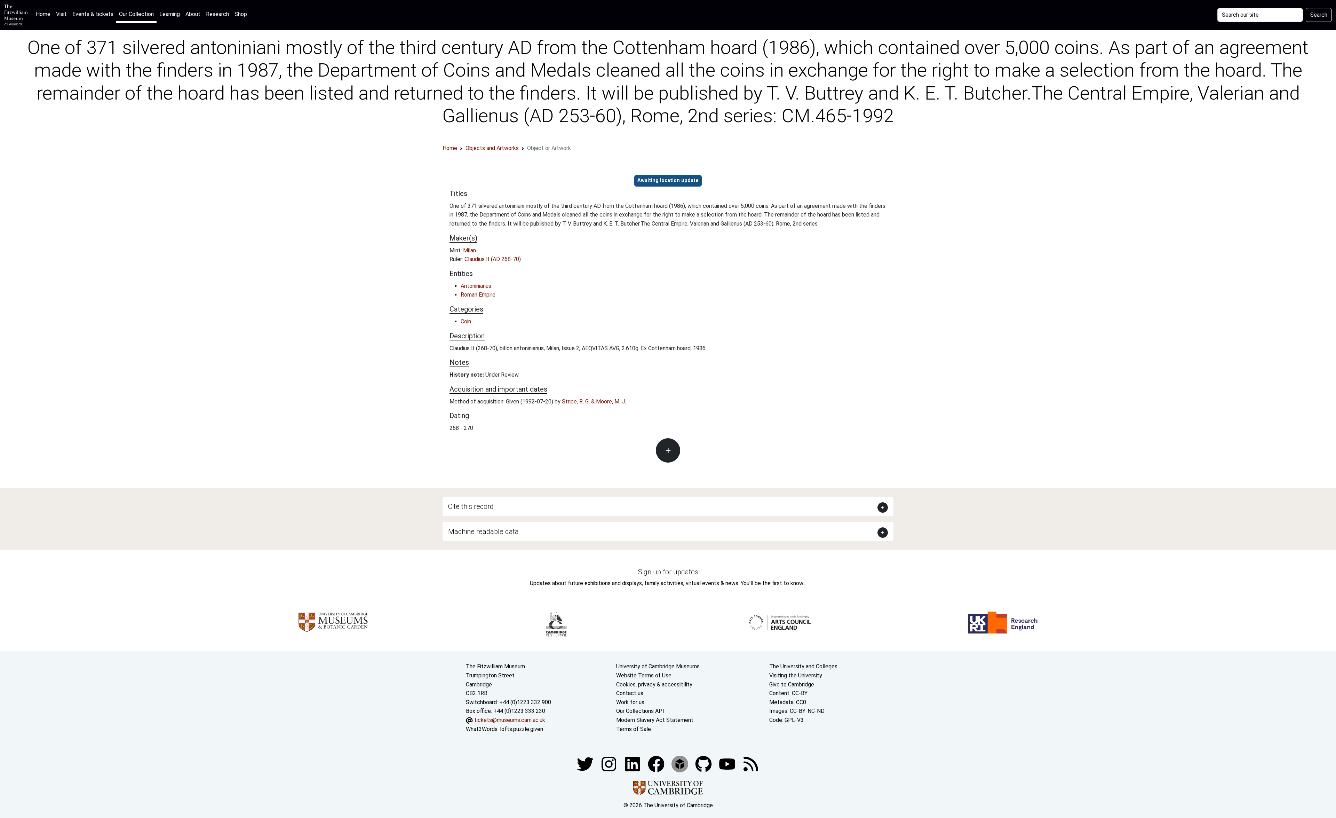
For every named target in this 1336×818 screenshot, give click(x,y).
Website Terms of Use (643, 675)
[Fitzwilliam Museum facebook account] (633, 763)
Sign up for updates (668, 572)
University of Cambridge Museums (658, 666)
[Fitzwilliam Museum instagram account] (609, 763)
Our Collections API (640, 711)
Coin (466, 321)
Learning (169, 14)
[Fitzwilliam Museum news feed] (751, 763)
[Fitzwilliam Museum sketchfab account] (680, 763)
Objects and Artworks (492, 148)
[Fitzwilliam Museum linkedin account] (657, 763)
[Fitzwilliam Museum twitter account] (586, 763)
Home (44, 13)
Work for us (630, 702)
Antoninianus (476, 286)
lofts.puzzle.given (521, 729)
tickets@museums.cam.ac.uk (509, 720)
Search (1318, 14)
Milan (469, 250)
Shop (240, 14)
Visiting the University (795, 675)
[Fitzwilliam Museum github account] (704, 763)
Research (217, 14)
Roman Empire (478, 294)
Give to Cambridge (791, 684)
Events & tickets (92, 14)
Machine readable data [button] (483, 531)
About (192, 14)
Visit (61, 14)
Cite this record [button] (471, 506)
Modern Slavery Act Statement (654, 720)
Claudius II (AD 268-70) (492, 259)
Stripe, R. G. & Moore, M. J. (594, 401)
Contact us (629, 693)
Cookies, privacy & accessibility (654, 684)
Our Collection (136, 14)
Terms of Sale (633, 729)
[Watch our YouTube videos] (728, 763)
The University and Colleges (803, 666)
